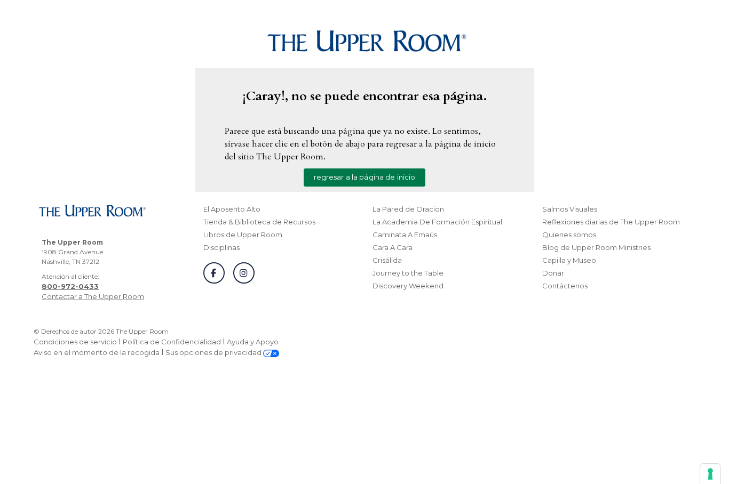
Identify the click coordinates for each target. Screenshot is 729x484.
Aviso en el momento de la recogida (97, 352)
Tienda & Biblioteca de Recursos (259, 221)
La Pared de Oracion (408, 209)
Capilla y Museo (569, 260)
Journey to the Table (408, 273)
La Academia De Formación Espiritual (437, 221)
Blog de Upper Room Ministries (596, 247)
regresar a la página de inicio (365, 177)
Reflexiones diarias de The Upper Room (611, 221)
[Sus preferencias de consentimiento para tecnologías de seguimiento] (710, 474)
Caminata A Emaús (405, 234)
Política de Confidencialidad (172, 341)
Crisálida (387, 260)
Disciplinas (221, 247)
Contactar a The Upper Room (93, 296)
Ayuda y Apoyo (253, 341)
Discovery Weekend (408, 285)
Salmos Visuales (569, 209)
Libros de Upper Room (242, 234)
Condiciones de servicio (75, 341)
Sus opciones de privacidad (214, 352)
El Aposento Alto (231, 209)
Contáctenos (565, 285)
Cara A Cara (393, 247)
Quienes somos (569, 234)
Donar (553, 273)
